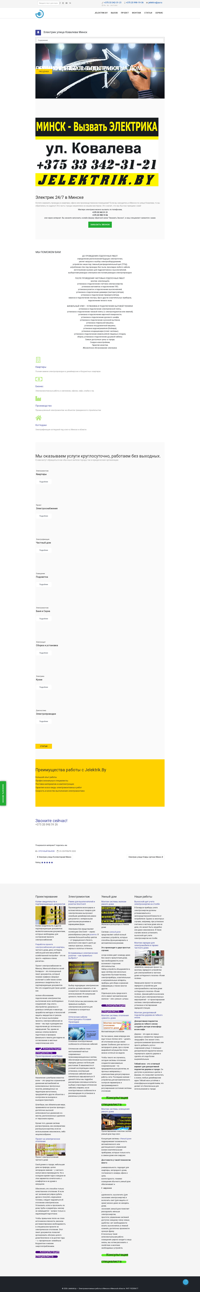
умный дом (115, 932)
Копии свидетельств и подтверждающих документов (50, 902)
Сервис (159, 13)
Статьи (148, 13)
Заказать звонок (100, 225)
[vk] (70, 3)
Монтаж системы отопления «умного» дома (115, 1016)
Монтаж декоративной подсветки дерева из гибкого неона (148, 1015)
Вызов (114, 13)
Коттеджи (41, 425)
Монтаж (136, 13)
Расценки (44, 71)
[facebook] (60, 3)
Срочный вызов (46, 851)
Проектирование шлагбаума (48, 1056)
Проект (125, 13)
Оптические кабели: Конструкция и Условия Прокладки (79, 1019)
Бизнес (39, 386)
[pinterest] (63, 3)
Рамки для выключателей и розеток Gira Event (81, 902)
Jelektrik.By (101, 13)
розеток (93, 934)
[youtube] (66, 3)
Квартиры (40, 367)
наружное (107, 1188)
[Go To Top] (185, 1282)
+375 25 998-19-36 (135, 2)
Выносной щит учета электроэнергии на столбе (147, 902)
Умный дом (125, 1139)
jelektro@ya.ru (155, 2)
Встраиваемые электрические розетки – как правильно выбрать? (83, 955)
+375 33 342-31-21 (113, 2)
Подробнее (43, 482)
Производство (43, 405)
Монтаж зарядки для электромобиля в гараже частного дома (146, 945)
